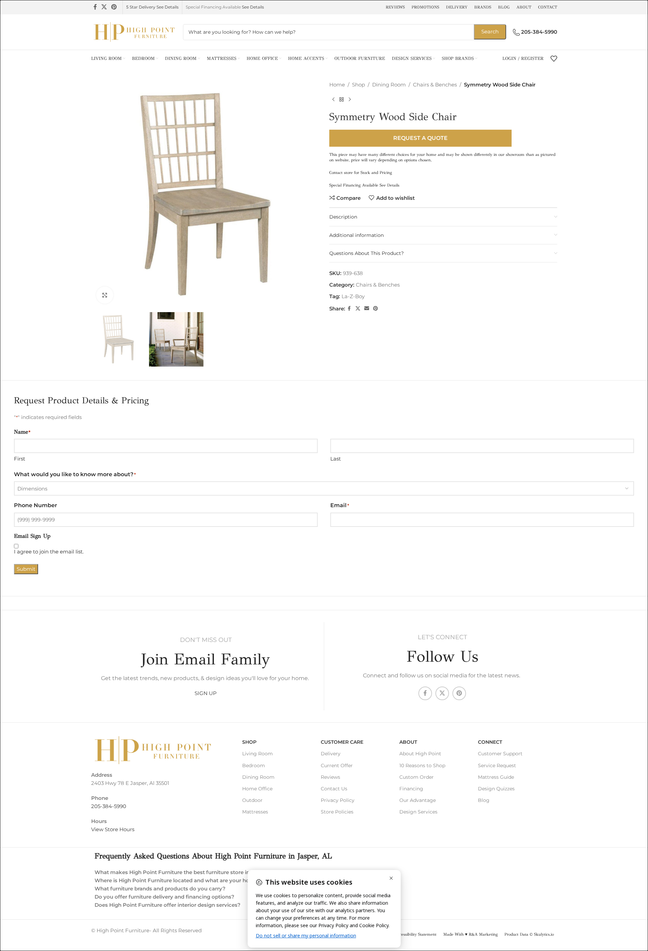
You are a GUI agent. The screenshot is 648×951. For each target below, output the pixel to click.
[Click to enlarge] (104, 295)
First (19, 458)
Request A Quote (420, 138)
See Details (253, 7)
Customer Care (342, 742)
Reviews (330, 777)
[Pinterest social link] (114, 7)
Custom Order (416, 777)
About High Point (420, 754)
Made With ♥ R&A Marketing (470, 934)
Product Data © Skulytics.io (529, 934)
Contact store (341, 172)
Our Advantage (417, 800)
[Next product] (350, 100)
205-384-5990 (108, 806)
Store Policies (337, 812)
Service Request (497, 765)
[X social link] (104, 7)
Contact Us (334, 789)
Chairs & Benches (435, 84)
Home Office (257, 789)
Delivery (330, 754)
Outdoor (252, 800)
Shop (358, 84)
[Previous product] (333, 100)
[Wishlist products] (554, 58)
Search (490, 31)
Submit (26, 569)
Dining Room (389, 84)
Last (335, 458)
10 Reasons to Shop (422, 765)
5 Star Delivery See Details (152, 7)
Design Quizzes (496, 789)
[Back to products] (341, 100)
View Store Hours (112, 829)
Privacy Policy (337, 800)
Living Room (257, 754)
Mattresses (255, 812)
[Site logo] (133, 31)
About (408, 742)
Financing (411, 789)
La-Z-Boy (353, 296)
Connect (490, 742)
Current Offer (337, 765)
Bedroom (253, 765)
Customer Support (500, 754)
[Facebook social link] (95, 7)
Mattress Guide (496, 777)
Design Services (418, 812)
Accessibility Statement (415, 934)
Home (337, 84)
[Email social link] (366, 308)
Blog (483, 800)
